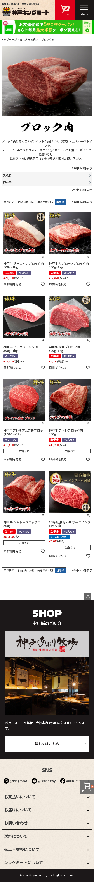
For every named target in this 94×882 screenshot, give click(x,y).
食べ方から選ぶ (29, 39)
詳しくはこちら (47, 743)
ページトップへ (87, 596)
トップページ (9, 39)
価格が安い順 (26, 202)
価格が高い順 (45, 202)
